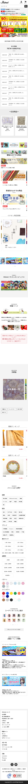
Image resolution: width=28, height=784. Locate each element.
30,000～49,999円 (8, 571)
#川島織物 (5, 528)
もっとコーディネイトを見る (14, 629)
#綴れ (4, 515)
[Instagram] (15, 764)
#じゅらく (11, 528)
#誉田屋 (17, 531)
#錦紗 (21, 498)
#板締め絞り (21, 518)
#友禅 (9, 515)
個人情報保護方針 (6, 716)
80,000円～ (8, 575)
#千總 (23, 531)
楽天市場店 (4, 744)
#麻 (3, 504)
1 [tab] (13, 266)
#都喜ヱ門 (5, 535)
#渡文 (12, 531)
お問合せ (4, 720)
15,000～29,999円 (20, 567)
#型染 (10, 518)
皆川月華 (20, 409)
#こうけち (5, 501)
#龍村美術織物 (19, 528)
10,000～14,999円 (8, 567)
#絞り (4, 512)
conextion (4, 756)
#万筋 (15, 512)
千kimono (4, 758)
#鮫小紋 (20, 512)
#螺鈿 (15, 521)
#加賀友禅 (14, 515)
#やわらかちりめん (13, 498)
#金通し (4, 521)
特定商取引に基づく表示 (7, 718)
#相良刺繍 (5, 518)
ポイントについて (6, 724)
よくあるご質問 (5, 726)
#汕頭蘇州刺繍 (22, 515)
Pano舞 (4, 760)
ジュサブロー (12, 409)
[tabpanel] (14, 260)
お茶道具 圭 (4, 735)
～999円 (8, 560)
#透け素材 (5, 498)
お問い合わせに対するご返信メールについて (12, 13)
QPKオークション (6, 737)
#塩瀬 (15, 501)
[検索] (25, 6)
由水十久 (4, 412)
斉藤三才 (4, 409)
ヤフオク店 (4, 749)
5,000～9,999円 (20, 563)
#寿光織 (20, 501)
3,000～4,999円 (8, 563)
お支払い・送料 (5, 722)
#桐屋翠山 (11, 535)
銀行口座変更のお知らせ (8, 11)
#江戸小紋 (10, 512)
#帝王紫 (10, 521)
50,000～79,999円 (20, 571)
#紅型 (15, 518)
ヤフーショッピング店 (7, 747)
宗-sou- (4, 733)
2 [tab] (15, 266)
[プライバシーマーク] (9, 775)
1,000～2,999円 (20, 560)
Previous (1, 618)
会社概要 (4, 714)
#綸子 (10, 501)
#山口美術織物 (6, 531)
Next (27, 618)
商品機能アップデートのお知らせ (10, 9)
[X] (12, 764)
